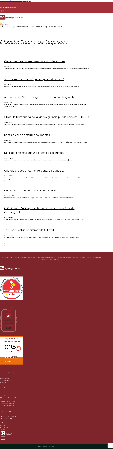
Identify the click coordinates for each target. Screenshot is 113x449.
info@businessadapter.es (8, 8)
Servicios (10, 27)
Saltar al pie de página (24, 1)
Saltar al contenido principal (8, 1)
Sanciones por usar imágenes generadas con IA (34, 79)
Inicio (3, 27)
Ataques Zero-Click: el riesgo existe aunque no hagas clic (39, 97)
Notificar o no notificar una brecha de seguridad (34, 153)
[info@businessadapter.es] (20, 3)
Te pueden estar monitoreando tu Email (29, 230)
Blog (45, 27)
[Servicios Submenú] (14, 27)
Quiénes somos (37, 27)
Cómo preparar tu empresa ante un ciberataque (34, 61)
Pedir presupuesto (23, 27)
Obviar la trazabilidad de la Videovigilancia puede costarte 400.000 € (47, 117)
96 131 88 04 (4, 11)
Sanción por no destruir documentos (27, 135)
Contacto (52, 27)
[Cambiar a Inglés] (60, 27)
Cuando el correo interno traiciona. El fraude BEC (34, 170)
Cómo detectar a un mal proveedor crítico (30, 190)
